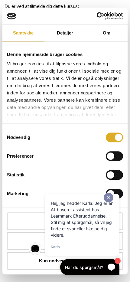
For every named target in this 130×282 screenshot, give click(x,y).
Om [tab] (106, 32)
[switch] (114, 156)
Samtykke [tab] (23, 32)
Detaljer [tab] (65, 32)
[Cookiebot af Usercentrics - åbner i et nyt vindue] (96, 16)
